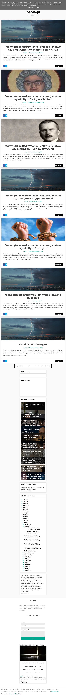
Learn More (30, 8)
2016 (24, 518)
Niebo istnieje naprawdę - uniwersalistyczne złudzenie (33, 296)
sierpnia (27, 556)
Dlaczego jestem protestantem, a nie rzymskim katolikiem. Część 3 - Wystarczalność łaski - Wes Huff (33, 423)
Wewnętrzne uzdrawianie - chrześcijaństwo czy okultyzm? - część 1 (33, 247)
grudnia (27, 524)
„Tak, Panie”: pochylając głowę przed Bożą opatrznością (31, 460)
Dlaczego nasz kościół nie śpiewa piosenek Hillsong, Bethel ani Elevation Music (32, 476)
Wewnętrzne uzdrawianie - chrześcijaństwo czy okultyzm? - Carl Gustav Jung (33, 147)
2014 (24, 522)
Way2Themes (55, 691)
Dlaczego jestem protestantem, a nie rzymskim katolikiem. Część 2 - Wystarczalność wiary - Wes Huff (33, 447)
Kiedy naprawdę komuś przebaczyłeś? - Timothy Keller (31, 429)
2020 (25, 511)
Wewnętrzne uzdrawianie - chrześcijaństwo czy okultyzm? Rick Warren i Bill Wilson (33, 48)
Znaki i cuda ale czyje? (33, 344)
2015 (24, 520)
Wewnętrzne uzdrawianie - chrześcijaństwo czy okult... (32, 528)
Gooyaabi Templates (15, 694)
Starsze (47, 366)
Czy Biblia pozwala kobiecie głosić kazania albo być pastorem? (33, 468)
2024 (25, 503)
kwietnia (27, 564)
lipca (26, 558)
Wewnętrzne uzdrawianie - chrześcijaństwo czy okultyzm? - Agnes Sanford (33, 98)
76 (42, 366)
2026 (24, 499)
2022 (24, 507)
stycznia (27, 570)
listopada (28, 526)
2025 (24, 501)
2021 (24, 509)
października (29, 553)
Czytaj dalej (58, 66)
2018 (24, 515)
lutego (27, 568)
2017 (24, 517)
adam (21, 676)
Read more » (23, 682)
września (27, 554)
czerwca (27, 560)
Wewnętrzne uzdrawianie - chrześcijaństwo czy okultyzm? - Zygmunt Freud (33, 197)
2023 (24, 505)
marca (27, 566)
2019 (24, 513)
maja (26, 562)
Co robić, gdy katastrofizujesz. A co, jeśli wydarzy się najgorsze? (32, 414)
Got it (37, 8)
